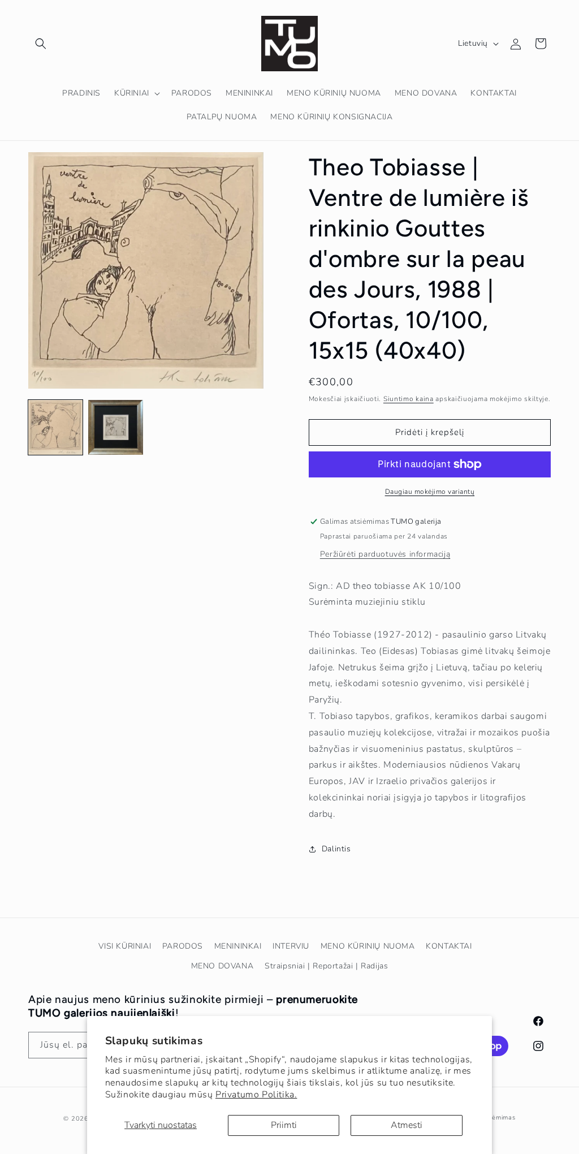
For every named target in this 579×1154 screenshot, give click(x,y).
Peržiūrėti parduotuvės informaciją (385, 554)
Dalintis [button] (336, 848)
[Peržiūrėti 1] (55, 427)
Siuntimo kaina (408, 398)
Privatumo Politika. (256, 1094)
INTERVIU (291, 946)
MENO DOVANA (222, 966)
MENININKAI (238, 946)
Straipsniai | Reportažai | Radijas (326, 966)
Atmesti (406, 1125)
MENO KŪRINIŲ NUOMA (368, 946)
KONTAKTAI (449, 946)
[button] (40, 43)
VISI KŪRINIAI (124, 946)
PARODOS (182, 946)
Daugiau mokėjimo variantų (430, 491)
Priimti (284, 1125)
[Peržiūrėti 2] (115, 427)
